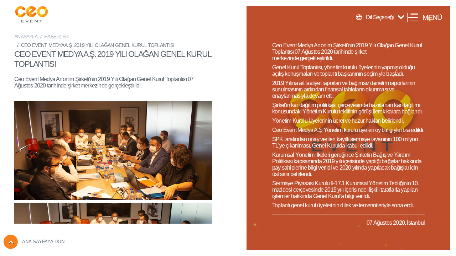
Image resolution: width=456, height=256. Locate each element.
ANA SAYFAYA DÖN (43, 241)
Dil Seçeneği (380, 17)
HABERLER (56, 36)
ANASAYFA (25, 36)
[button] (425, 17)
